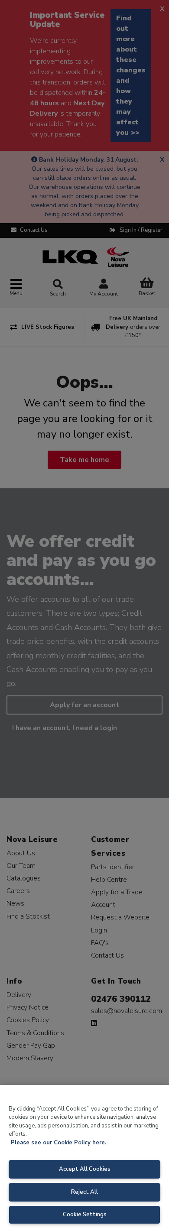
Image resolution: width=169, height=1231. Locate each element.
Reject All (84, 1192)
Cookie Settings (85, 1214)
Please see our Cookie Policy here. (58, 1143)
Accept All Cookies (84, 1169)
